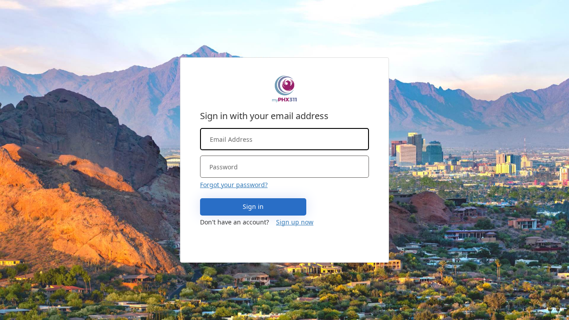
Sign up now (294, 222)
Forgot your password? (234, 184)
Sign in (253, 206)
